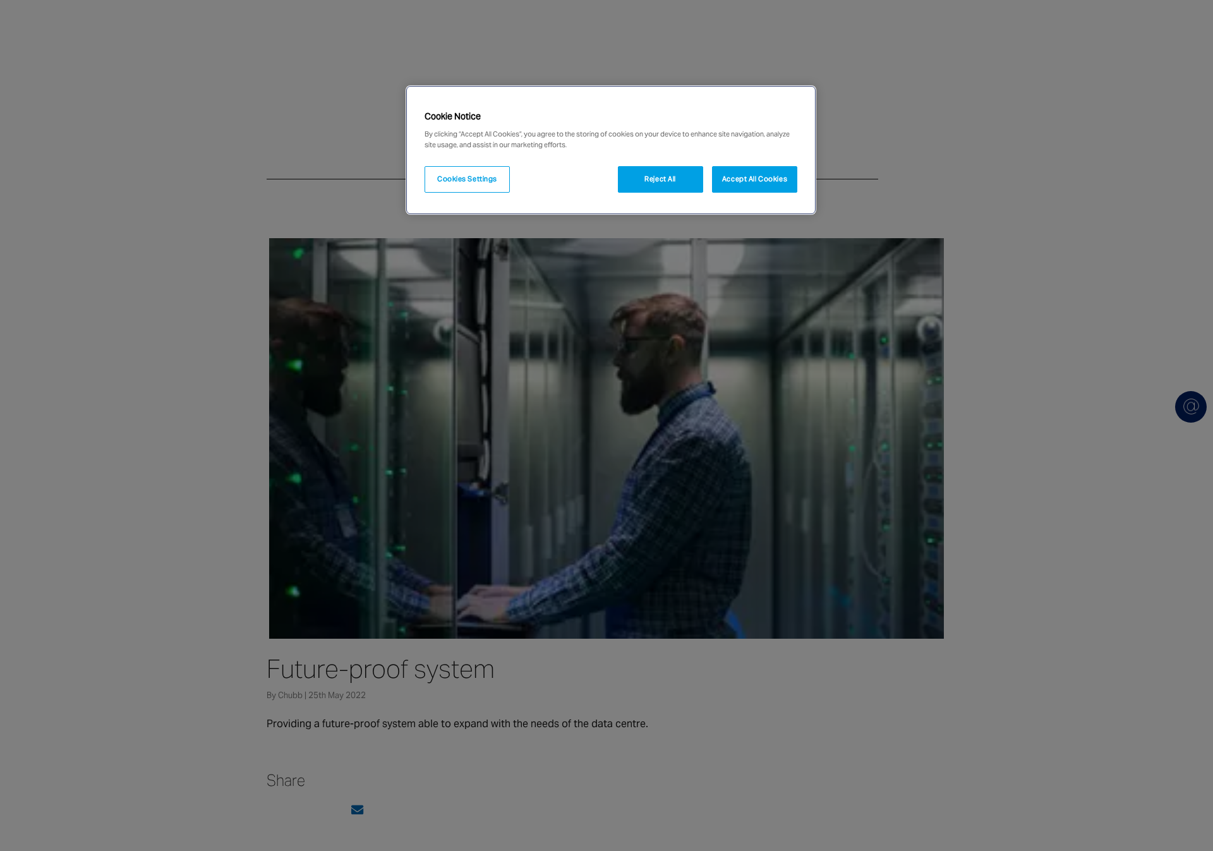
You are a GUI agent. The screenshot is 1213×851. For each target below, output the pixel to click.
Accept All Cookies (754, 178)
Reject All (660, 178)
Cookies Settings (467, 178)
